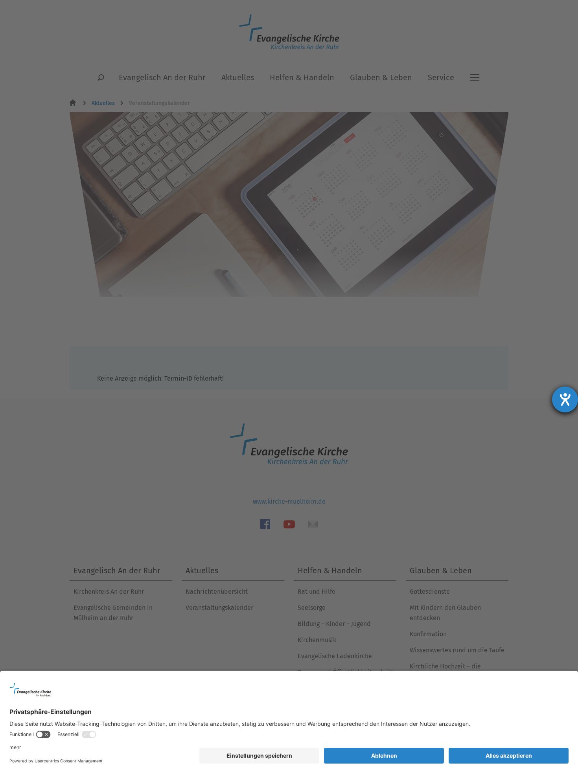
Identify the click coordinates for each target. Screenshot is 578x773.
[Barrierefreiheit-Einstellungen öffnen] (565, 399)
